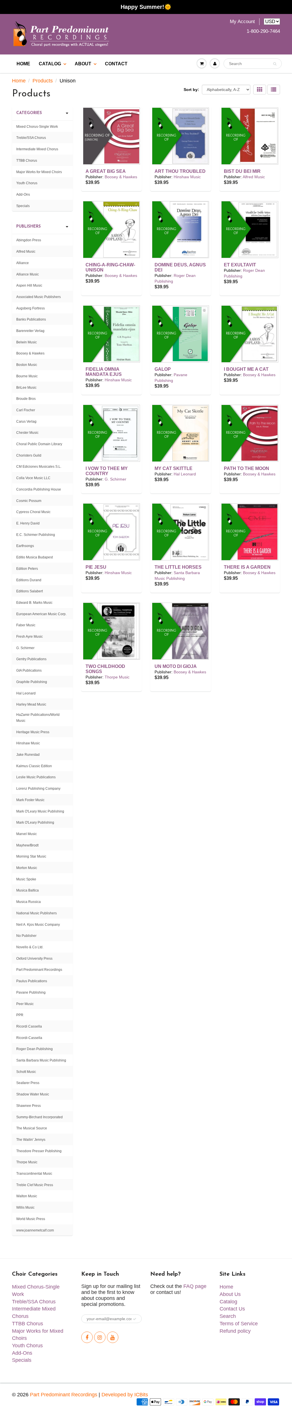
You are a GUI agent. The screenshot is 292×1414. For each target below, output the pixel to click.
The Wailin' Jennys (30, 1140)
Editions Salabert (29, 591)
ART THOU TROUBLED (180, 171)
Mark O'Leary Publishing (35, 823)
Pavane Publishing (31, 992)
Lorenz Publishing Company (38, 789)
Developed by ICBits (125, 1394)
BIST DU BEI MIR (242, 171)
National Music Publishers (36, 913)
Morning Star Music (31, 856)
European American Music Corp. (41, 614)
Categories (29, 113)
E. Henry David (28, 523)
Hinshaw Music (187, 177)
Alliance (22, 263)
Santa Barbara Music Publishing (41, 1060)
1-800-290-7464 (263, 31)
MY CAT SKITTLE (173, 468)
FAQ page (194, 1286)
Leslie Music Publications (36, 777)
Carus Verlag (26, 422)
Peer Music (25, 1004)
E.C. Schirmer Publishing (35, 535)
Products (43, 81)
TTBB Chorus (26, 161)
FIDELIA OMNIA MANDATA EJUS (104, 372)
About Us (230, 1294)
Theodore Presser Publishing (39, 1151)
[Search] (275, 63)
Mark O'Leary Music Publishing (40, 811)
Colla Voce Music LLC (33, 478)
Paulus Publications (31, 981)
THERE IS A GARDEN (247, 567)
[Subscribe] (135, 1319)
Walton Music (26, 1196)
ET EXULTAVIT (240, 264)
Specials (23, 206)
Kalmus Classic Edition (34, 766)
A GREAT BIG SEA (106, 171)
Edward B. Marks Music (34, 603)
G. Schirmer (115, 479)
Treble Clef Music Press (34, 1185)
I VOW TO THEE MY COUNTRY (107, 471)
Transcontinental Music (34, 1174)
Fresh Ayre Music (29, 637)
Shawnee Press (28, 1106)
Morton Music (26, 868)
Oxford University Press (34, 959)
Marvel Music (26, 834)
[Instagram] (100, 1337)
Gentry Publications (31, 659)
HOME (23, 63)
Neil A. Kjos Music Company (38, 925)
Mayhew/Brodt (27, 845)
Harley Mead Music (31, 704)
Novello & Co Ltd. (29, 947)
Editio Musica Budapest (34, 557)
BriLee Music (26, 388)
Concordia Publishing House (38, 489)
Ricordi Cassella (29, 1026)
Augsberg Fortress (30, 308)
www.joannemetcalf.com (35, 1230)
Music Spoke (26, 879)
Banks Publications (31, 319)
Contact (116, 63)
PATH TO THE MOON (246, 468)
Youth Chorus (26, 183)
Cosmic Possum (28, 501)
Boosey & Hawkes (121, 177)
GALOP (163, 369)
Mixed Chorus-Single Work (37, 127)
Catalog (50, 63)
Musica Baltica (27, 890)
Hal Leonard (185, 474)
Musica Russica (28, 902)
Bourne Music (27, 376)
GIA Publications (29, 670)
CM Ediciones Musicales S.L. (38, 467)
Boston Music (26, 365)
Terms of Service (239, 1323)
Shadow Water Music (32, 1094)
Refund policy (235, 1331)
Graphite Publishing (31, 682)
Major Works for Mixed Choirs (39, 172)
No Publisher (26, 936)
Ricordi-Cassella (29, 1038)
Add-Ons (23, 194)
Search (228, 1316)
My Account (242, 21)
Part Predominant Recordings (39, 970)
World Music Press (30, 1219)
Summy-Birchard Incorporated (39, 1117)
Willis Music (25, 1208)
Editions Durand (28, 580)
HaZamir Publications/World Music (38, 718)
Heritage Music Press (32, 732)
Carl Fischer (25, 410)
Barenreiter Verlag (30, 331)
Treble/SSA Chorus (31, 138)
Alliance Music (27, 274)
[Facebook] (87, 1337)
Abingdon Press (28, 240)
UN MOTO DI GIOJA (176, 666)
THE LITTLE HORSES (178, 567)
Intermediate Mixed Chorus (37, 149)
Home (19, 81)
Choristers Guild (28, 455)
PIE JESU (96, 567)
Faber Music (25, 625)
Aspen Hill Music (29, 285)
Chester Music (27, 433)
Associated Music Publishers (38, 297)
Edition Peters (27, 569)
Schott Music (26, 1072)
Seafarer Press (27, 1083)
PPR (19, 1015)
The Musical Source (31, 1128)
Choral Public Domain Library (39, 444)
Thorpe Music (117, 677)
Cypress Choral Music (33, 512)
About (83, 63)
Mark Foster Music (30, 800)
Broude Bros (26, 399)
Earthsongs (25, 546)
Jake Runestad (28, 755)
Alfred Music (254, 177)
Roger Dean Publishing (34, 1049)
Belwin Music (26, 342)
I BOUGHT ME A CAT (246, 369)
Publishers (28, 226)
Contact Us (232, 1309)
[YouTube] (112, 1337)
